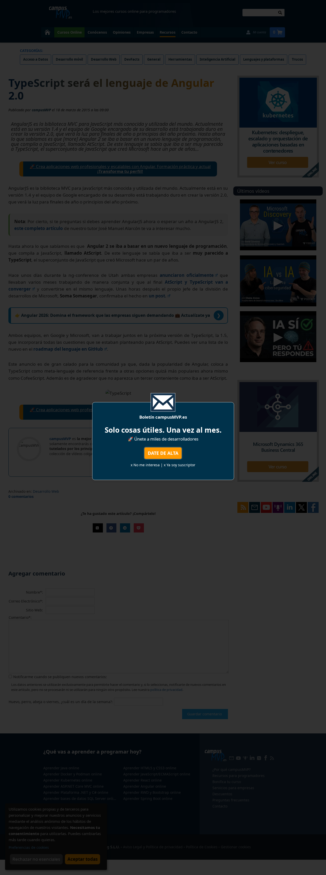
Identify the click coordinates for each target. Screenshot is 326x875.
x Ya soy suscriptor (179, 464)
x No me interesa (145, 464)
